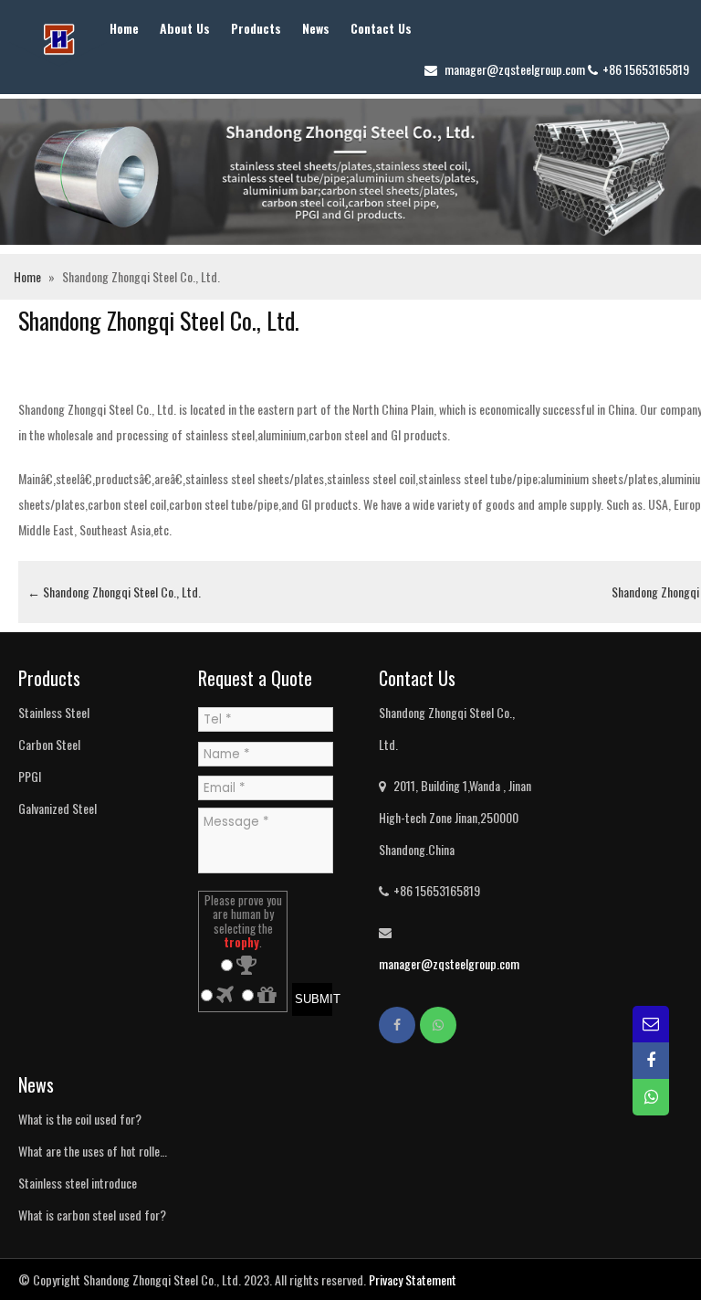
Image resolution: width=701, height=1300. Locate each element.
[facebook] (397, 1025)
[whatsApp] (438, 1025)
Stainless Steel (53, 712)
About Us (185, 27)
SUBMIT (313, 999)
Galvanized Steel (57, 808)
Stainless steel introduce (77, 1182)
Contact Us (381, 27)
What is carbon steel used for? (92, 1214)
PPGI (29, 776)
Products (256, 27)
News (316, 27)
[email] (651, 1024)
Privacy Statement (412, 1279)
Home (124, 27)
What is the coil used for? (79, 1118)
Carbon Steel (49, 744)
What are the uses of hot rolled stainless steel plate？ (92, 1154)
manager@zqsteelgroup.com (515, 69)
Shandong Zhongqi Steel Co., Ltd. (114, 591)
